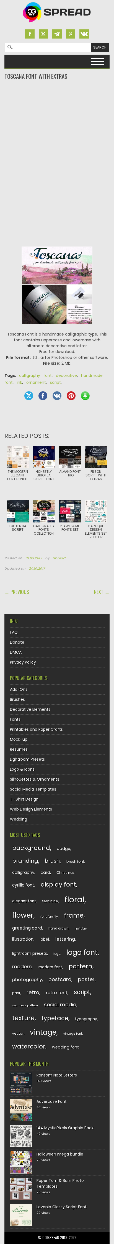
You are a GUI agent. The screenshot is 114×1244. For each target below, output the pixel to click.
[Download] (85, 395)
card (45, 872)
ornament (36, 382)
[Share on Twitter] (28, 395)
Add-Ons (18, 689)
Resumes (19, 749)
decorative (66, 375)
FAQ (14, 632)
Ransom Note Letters (57, 1075)
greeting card (27, 928)
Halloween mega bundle (60, 1154)
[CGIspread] (57, 23)
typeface (55, 1018)
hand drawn (58, 928)
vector (18, 1033)
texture (23, 1017)
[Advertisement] (56, 102)
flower (22, 915)
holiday (81, 928)
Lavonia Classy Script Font (62, 1207)
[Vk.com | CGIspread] (84, 34)
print (16, 993)
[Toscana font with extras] (57, 328)
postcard (59, 979)
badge (63, 848)
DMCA (16, 652)
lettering (65, 939)
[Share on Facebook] (42, 395)
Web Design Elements (31, 809)
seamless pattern (25, 1005)
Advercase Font (52, 1101)
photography (27, 979)
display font (58, 884)
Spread (59, 558)
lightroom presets (29, 953)
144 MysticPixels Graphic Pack (65, 1128)
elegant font (24, 901)
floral (74, 899)
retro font (57, 992)
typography (86, 1019)
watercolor (28, 1046)
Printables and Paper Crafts (36, 729)
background (31, 848)
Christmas (65, 872)
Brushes (17, 699)
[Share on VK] (57, 395)
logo (56, 953)
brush (52, 861)
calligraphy (23, 872)
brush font (75, 861)
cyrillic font (23, 885)
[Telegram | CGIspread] (57, 34)
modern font (50, 967)
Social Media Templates (33, 789)
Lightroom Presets (27, 759)
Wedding (18, 819)
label (44, 939)
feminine (50, 901)
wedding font (65, 1047)
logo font (82, 952)
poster (86, 979)
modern (22, 966)
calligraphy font (35, 375)
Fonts (15, 719)
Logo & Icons (22, 769)
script (55, 382)
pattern (80, 966)
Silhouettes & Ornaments (34, 779)
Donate (17, 642)
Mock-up (18, 739)
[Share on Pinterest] (71, 395)
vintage (43, 1032)
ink (19, 382)
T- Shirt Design (24, 799)
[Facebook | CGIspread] (30, 34)
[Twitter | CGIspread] (43, 34)
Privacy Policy (23, 662)
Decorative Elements (30, 709)
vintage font (72, 1033)
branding (25, 861)
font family (49, 916)
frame (74, 915)
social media (60, 1004)
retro (33, 992)
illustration (22, 939)
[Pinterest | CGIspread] (70, 34)
